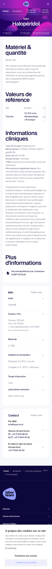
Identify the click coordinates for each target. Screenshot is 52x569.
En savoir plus (10, 548)
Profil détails (45, 11)
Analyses (17, 11)
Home (6, 11)
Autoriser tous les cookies (25, 562)
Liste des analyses (31, 11)
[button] (26, 298)
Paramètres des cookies (26, 556)
